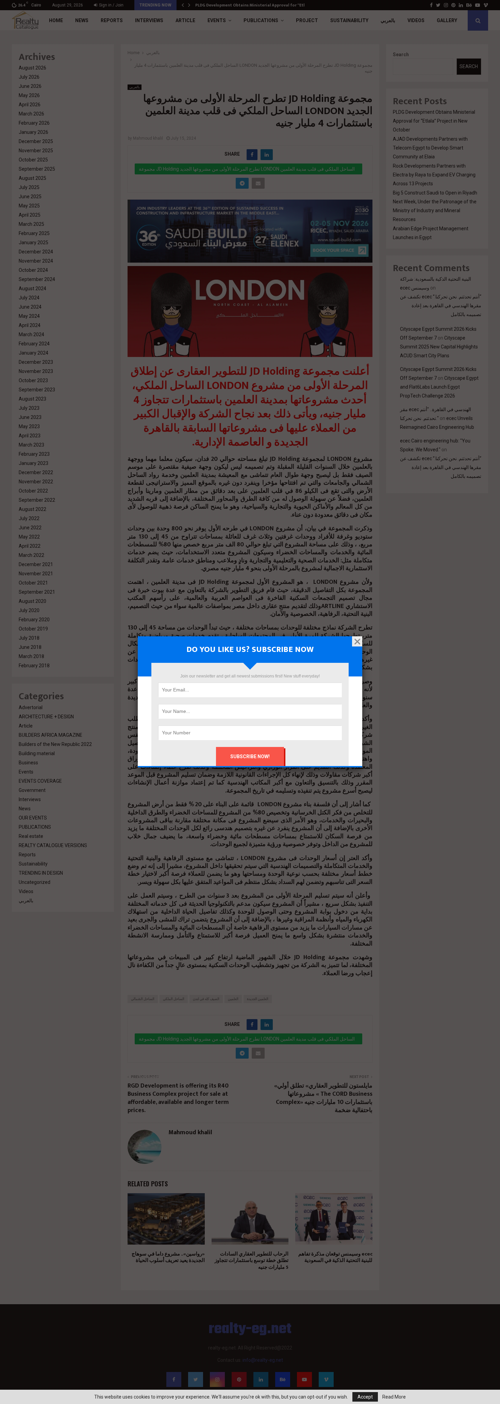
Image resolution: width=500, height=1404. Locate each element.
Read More (394, 1396)
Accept (365, 1397)
